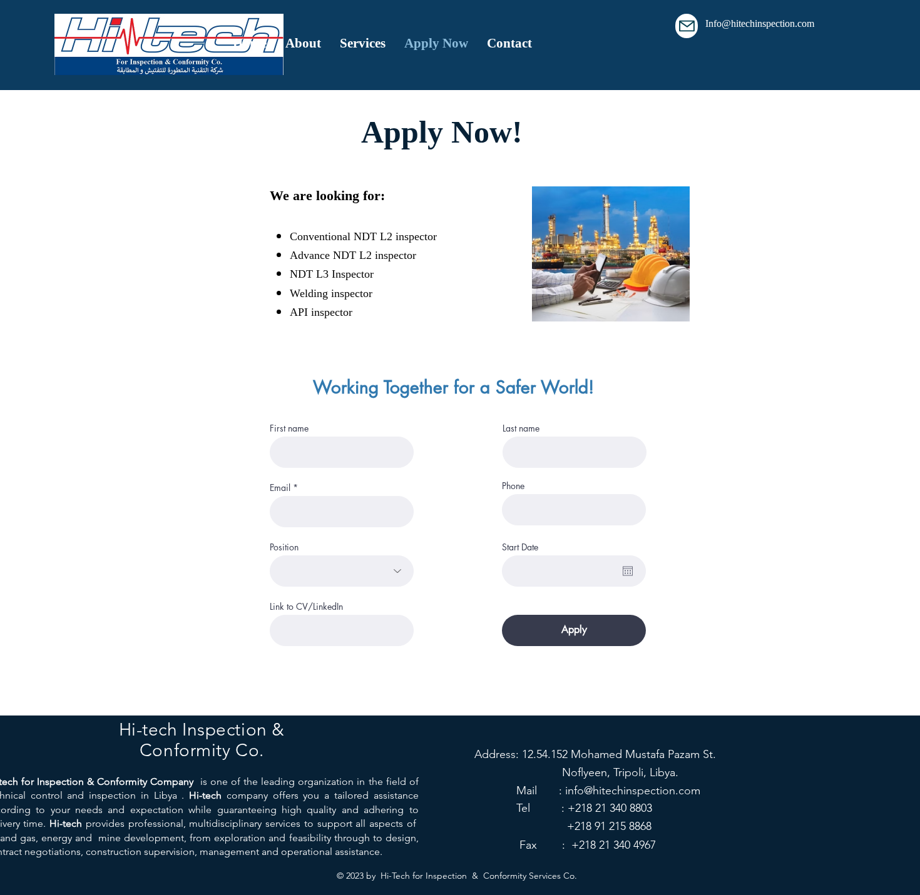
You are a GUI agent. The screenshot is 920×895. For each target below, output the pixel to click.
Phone (513, 486)
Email (280, 487)
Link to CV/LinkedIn (306, 606)
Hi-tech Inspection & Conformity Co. (202, 740)
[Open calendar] (628, 571)
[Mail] (686, 26)
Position (284, 547)
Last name (521, 428)
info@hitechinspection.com (632, 790)
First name (289, 428)
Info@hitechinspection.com (759, 24)
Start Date (520, 547)
